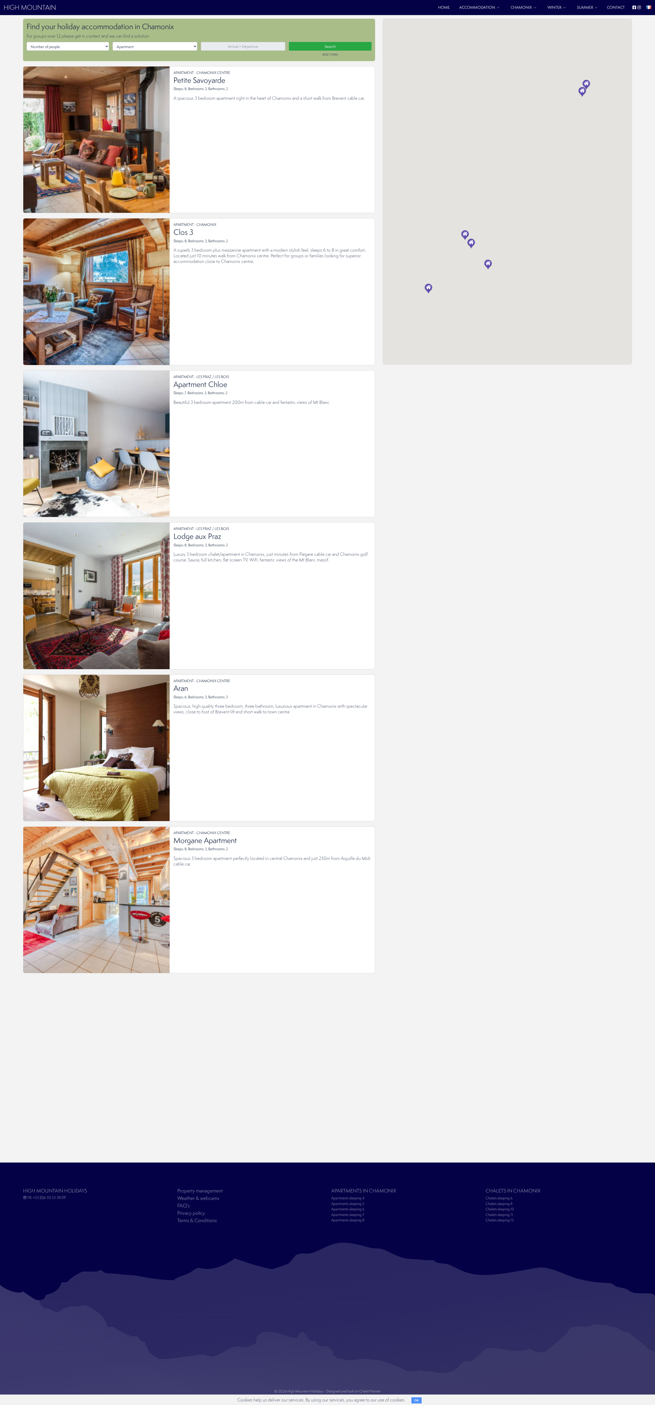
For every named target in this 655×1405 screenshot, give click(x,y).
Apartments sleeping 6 (347, 1209)
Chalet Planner (370, 1391)
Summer (585, 7)
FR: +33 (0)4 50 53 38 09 (46, 1197)
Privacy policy (191, 1213)
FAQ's (183, 1205)
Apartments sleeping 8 (347, 1220)
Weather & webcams (198, 1198)
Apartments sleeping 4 (347, 1198)
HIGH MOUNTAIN (30, 7)
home (444, 7)
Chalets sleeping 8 (499, 1203)
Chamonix (521, 7)
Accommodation (477, 7)
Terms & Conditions (197, 1220)
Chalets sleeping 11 (499, 1214)
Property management (200, 1190)
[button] (471, 243)
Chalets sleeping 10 (500, 1209)
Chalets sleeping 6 (499, 1198)
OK (416, 1400)
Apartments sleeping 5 (347, 1203)
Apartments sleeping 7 (347, 1214)
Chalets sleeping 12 (500, 1220)
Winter (554, 7)
